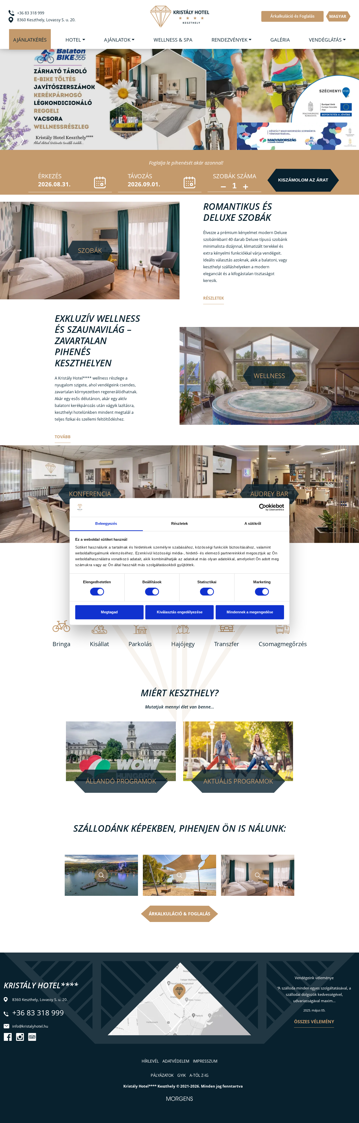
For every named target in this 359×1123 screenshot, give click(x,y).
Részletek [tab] (179, 523)
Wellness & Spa (173, 39)
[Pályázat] (325, 99)
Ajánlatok (117, 39)
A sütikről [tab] (252, 523)
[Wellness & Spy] (269, 376)
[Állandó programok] (121, 750)
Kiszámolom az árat (303, 180)
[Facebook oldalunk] (8, 1037)
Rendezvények (229, 39)
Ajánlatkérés (30, 39)
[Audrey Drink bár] (269, 494)
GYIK (181, 1075)
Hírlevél (150, 1061)
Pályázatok (162, 1075)
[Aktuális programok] (238, 750)
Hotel (73, 39)
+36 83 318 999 (30, 13)
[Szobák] (90, 251)
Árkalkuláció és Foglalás (292, 16)
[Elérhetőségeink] (179, 1010)
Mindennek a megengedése (250, 612)
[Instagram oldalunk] (20, 1037)
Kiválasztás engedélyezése (179, 612)
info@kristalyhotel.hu (30, 1026)
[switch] (152, 592)
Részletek (213, 298)
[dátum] (70, 182)
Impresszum (205, 1061)
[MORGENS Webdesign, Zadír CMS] (179, 1098)
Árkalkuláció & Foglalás (179, 914)
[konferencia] (90, 494)
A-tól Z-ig (199, 1075)
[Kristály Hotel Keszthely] (179, 16)
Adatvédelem (175, 1061)
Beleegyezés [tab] (106, 523)
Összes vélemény (314, 1021)
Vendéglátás (325, 39)
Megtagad (109, 612)
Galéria (280, 39)
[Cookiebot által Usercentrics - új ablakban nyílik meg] (262, 507)
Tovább (63, 436)
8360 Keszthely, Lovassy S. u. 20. (46, 19)
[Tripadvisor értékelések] (32, 1037)
